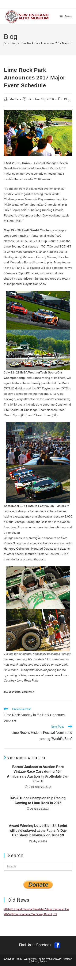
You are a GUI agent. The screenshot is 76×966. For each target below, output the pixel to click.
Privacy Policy (39, 961)
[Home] (5, 43)
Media (14, 99)
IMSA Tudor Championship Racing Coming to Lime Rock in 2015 (38, 800)
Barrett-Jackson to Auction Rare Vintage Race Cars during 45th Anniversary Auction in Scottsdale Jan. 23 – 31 (38, 774)
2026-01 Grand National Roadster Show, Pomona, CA (36, 909)
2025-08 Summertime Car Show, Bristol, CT (30, 914)
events (16, 691)
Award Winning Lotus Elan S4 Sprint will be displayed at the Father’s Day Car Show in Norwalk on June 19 (38, 830)
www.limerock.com (57, 675)
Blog (67, 99)
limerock (28, 691)
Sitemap (67, 959)
